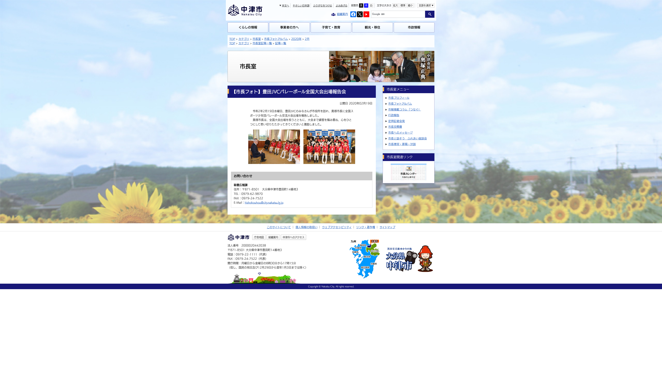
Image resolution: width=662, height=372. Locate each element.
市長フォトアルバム (276, 39)
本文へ (285, 5)
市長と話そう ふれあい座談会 (407, 138)
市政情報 (414, 27)
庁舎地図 (259, 237)
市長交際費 (395, 126)
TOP (232, 39)
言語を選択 (425, 5)
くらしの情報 (248, 27)
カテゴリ (243, 39)
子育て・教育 (331, 27)
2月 (307, 39)
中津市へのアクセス (293, 237)
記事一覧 (280, 43)
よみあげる (341, 5)
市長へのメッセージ (400, 132)
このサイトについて (279, 227)
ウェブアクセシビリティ (337, 227)
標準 (402, 5)
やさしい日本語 (301, 5)
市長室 (257, 39)
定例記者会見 (396, 121)
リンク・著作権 (365, 227)
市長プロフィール (398, 97)
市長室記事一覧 (262, 43)
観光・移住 (372, 27)
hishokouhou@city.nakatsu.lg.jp (264, 202)
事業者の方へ (289, 27)
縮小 (410, 5)
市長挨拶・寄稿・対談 (402, 144)
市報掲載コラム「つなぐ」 (404, 109)
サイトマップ (387, 227)
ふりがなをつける (322, 5)
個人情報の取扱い (306, 227)
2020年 (296, 39)
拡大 (395, 5)
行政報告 (393, 115)
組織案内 (273, 237)
